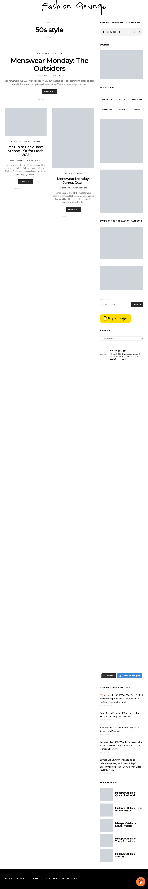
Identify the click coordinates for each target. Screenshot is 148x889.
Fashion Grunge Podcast (115, 687)
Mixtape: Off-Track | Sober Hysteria (126, 824)
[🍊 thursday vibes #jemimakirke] (132, 397)
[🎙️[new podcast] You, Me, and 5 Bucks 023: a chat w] (110, 451)
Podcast (22, 878)
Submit (37, 878)
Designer (27, 142)
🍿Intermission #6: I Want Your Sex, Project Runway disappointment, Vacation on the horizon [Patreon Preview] (121, 698)
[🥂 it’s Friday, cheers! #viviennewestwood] (132, 384)
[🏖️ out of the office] (110, 367)
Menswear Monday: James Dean (73, 181)
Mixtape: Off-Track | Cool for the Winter (129, 809)
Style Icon (57, 53)
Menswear (79, 173)
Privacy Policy (70, 878)
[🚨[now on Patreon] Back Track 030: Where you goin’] (110, 600)
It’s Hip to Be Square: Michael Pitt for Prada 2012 (26, 151)
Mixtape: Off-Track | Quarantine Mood (126, 794)
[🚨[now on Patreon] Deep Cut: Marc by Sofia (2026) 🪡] (132, 600)
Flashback (67, 173)
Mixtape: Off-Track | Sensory (126, 855)
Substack (51, 878)
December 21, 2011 (17, 160)
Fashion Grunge (57, 76)
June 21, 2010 (65, 188)
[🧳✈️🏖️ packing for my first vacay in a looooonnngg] (132, 370)
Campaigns (16, 142)
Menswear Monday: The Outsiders (49, 64)
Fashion (39, 53)
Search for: (105, 299)
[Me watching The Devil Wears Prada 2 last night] (110, 515)
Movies (48, 53)
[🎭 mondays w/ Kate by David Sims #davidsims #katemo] (110, 386)
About (8, 878)
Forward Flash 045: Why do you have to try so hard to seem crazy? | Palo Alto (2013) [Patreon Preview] (121, 745)
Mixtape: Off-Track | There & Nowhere (126, 840)
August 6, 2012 (41, 76)
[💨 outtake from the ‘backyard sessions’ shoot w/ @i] (132, 518)
